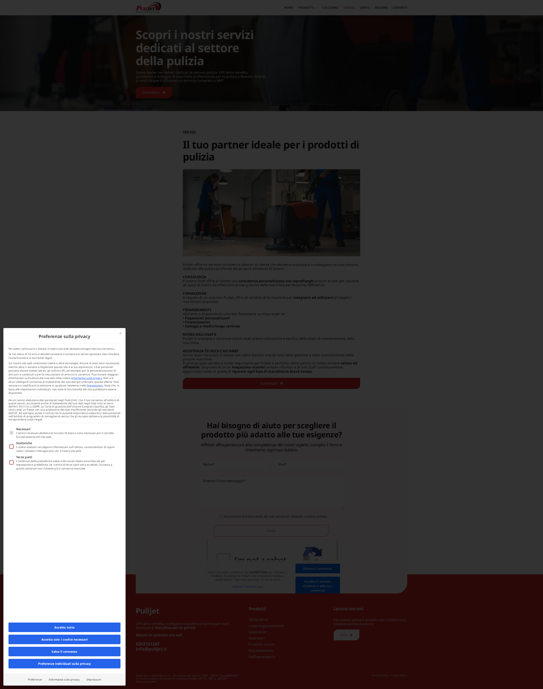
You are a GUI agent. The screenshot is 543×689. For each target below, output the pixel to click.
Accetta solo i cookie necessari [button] (64, 639)
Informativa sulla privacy (64, 679)
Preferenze (35, 679)
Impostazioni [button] (95, 385)
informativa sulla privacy (86, 378)
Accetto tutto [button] (64, 627)
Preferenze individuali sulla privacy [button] (64, 664)
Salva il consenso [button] (64, 652)
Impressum (94, 679)
